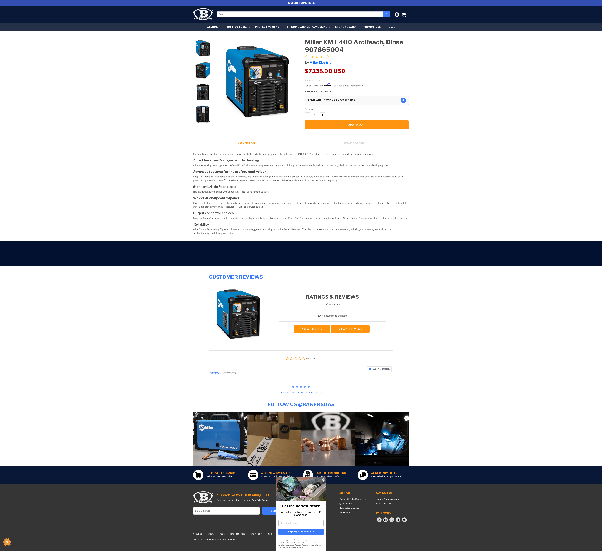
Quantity (309, 109)
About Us (197, 533)
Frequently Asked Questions (352, 499)
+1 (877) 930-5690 (384, 503)
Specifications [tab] (354, 142)
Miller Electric (320, 63)
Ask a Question (311, 329)
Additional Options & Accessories (331, 100)
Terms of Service (237, 533)
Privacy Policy (256, 533)
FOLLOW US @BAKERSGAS (301, 404)
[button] (404, 14)
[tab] (379, 369)
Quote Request (346, 503)
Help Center (345, 512)
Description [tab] (246, 142)
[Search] (386, 14)
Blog (392, 27)
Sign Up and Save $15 (301, 531)
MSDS (222, 533)
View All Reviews (350, 329)
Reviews (210, 533)
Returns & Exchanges (349, 507)
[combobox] (300, 14)
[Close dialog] (323, 480)
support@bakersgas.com (387, 499)
